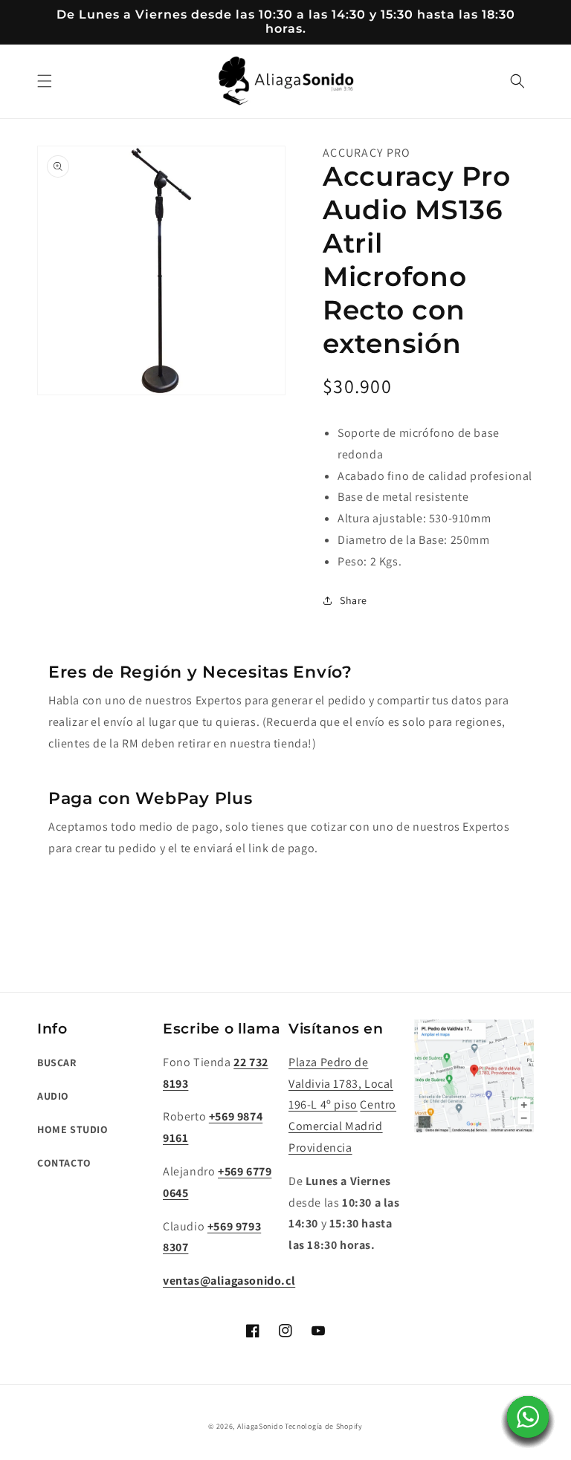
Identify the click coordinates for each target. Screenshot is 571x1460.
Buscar (57, 1062)
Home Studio (73, 1129)
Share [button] (353, 600)
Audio (53, 1096)
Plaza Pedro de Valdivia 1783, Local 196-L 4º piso (340, 1083)
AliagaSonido (260, 1426)
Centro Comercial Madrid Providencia (342, 1126)
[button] (44, 81)
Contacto (64, 1162)
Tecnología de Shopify (324, 1426)
